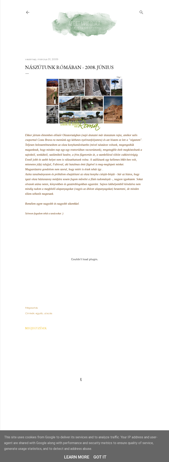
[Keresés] (141, 11)
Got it (100, 457)
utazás (48, 313)
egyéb (39, 313)
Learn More (76, 457)
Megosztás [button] (31, 307)
